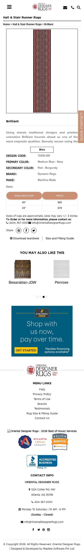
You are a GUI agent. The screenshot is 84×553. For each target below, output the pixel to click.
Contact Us (42, 418)
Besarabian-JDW (22, 282)
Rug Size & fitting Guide (42, 413)
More (42, 149)
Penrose (61, 282)
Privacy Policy (42, 394)
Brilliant (48, 24)
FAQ (42, 389)
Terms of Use (42, 398)
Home (6, 24)
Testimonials (42, 408)
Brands (42, 403)
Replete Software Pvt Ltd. (59, 548)
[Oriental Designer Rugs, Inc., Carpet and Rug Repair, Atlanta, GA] (42, 462)
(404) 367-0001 (18, 222)
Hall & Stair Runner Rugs (27, 24)
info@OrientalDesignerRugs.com (51, 222)
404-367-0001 (43, 502)
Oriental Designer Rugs (66, 544)
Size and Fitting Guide (59, 238)
